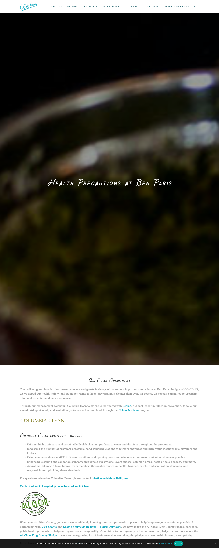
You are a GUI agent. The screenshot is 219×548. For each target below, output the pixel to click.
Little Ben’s (110, 6)
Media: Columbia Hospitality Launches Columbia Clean (55, 486)
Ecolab (127, 406)
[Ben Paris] (29, 6)
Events (89, 6)
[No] (215, 543)
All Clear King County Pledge (38, 535)
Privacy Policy (165, 543)
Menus (72, 6)
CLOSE (178, 543)
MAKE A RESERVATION (180, 6)
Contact (133, 6)
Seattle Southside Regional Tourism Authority (92, 527)
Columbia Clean (129, 410)
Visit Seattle (49, 527)
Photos (152, 6)
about (55, 6)
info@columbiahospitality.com (110, 478)
